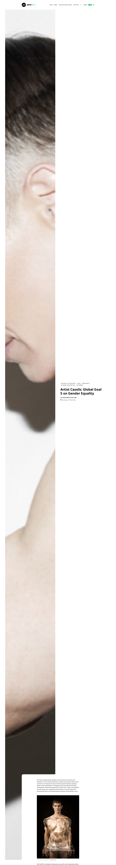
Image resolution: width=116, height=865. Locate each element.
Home (51, 4)
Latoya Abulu (66, 397)
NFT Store (76, 4)
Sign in (85, 4)
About (55, 4)
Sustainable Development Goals (68, 385)
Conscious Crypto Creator (65, 4)
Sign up (90, 4)
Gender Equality (85, 383)
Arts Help (73, 397)
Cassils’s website (53, 859)
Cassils (78, 383)
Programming (80, 385)
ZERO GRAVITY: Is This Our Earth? (68, 383)
